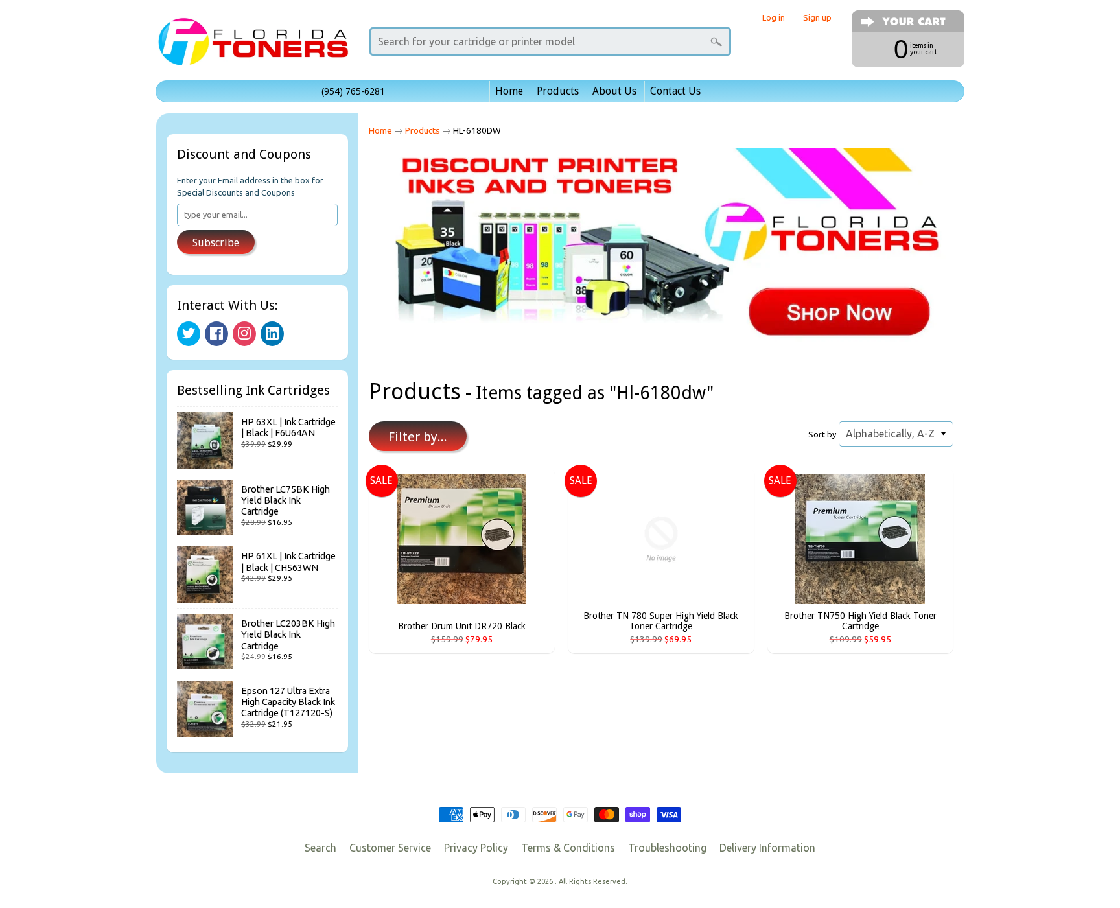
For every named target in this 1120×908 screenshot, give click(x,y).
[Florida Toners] (253, 47)
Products (558, 91)
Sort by (822, 434)
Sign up (817, 18)
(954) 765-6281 (353, 91)
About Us (614, 91)
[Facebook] (216, 333)
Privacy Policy (476, 848)
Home (509, 91)
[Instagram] (244, 333)
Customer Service (390, 848)
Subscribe (215, 243)
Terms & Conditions (568, 848)
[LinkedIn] (272, 333)
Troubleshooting (667, 848)
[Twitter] (188, 333)
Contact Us (675, 91)
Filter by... (417, 437)
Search (320, 848)
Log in (773, 18)
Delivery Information (767, 848)
